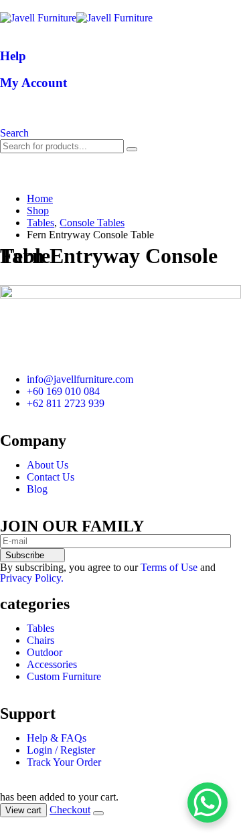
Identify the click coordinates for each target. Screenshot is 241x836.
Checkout (70, 809)
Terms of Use (169, 567)
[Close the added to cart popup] (98, 813)
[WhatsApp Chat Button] (207, 802)
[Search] (132, 149)
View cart (23, 810)
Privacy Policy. (32, 578)
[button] (14, 133)
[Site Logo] (76, 17)
